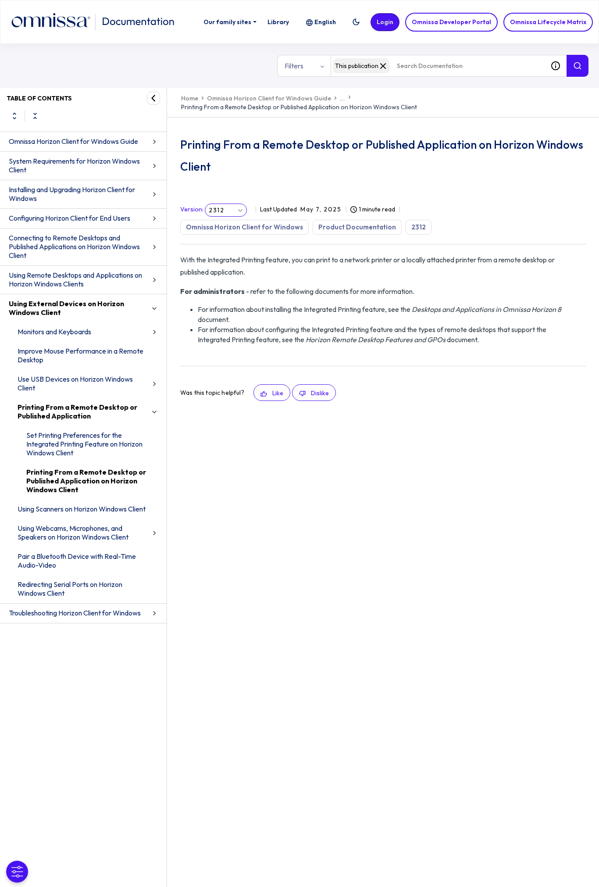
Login (385, 22)
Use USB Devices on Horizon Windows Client (75, 383)
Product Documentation (357, 227)
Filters (294, 65)
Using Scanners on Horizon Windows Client (82, 508)
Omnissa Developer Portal (451, 22)
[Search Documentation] (577, 66)
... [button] (342, 98)
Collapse (35, 116)
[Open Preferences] (17, 872)
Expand (14, 116)
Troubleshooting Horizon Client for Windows (75, 612)
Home (189, 98)
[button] (356, 22)
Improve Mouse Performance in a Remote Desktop (80, 355)
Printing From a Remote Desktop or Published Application (77, 411)
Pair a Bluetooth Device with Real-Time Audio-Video (77, 560)
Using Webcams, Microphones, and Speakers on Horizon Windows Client (73, 532)
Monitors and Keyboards (54, 331)
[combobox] (438, 66)
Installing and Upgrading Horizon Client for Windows (72, 194)
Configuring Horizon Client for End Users (69, 218)
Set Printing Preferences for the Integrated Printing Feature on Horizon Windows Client (84, 444)
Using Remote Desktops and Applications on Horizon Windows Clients (75, 279)
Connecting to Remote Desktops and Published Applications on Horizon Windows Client (74, 246)
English (325, 22)
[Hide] (153, 98)
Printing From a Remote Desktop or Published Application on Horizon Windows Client (86, 481)
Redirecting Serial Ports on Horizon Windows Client (70, 588)
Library (278, 22)
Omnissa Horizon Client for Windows (244, 227)
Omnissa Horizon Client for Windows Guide (73, 141)
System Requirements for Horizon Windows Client (74, 165)
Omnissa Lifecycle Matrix (548, 22)
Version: (191, 209)
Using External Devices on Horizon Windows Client (66, 308)
